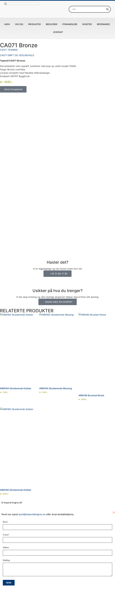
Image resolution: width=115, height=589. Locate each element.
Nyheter (87, 24)
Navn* (5, 522)
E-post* (6, 535)
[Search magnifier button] (107, 9)
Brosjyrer (51, 24)
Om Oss (19, 24)
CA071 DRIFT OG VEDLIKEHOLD (17, 55)
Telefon (6, 548)
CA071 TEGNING (9, 49)
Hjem (7, 24)
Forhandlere (69, 24)
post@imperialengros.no (32, 514)
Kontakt (58, 32)
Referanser (103, 24)
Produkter (34, 24)
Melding (6, 560)
